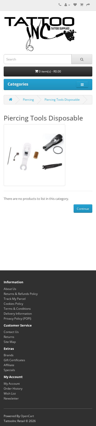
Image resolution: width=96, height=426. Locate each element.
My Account (12, 383)
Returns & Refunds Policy (21, 294)
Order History (13, 388)
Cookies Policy (13, 304)
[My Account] (67, 5)
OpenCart (27, 416)
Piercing (28, 99)
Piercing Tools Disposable (62, 99)
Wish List (10, 393)
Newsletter (11, 398)
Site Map (10, 342)
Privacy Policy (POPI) (17, 318)
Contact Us (11, 332)
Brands (9, 355)
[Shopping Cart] (81, 5)
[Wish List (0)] (75, 5)
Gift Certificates (14, 360)
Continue (83, 209)
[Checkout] (88, 5)
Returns (9, 337)
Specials (9, 370)
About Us (10, 289)
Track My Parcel (15, 299)
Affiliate (9, 365)
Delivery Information (18, 313)
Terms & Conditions (17, 309)
